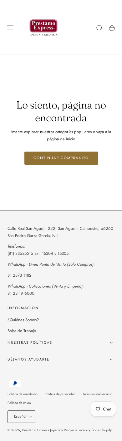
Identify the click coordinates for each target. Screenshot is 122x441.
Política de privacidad (60, 394)
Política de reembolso (23, 394)
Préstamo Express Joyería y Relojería (49, 430)
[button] (10, 28)
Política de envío (19, 402)
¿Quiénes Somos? (23, 320)
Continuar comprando (61, 157)
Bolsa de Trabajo (22, 331)
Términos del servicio (97, 394)
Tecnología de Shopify (95, 430)
